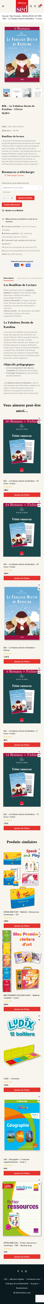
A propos (34, 1284)
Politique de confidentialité (17, 1284)
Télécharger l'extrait (15, 175)
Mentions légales (17, 1279)
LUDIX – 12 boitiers (11, 1079)
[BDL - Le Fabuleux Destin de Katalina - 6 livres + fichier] (22, 696)
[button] (6, 92)
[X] (22, 1271)
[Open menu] (3, 6)
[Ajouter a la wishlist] (39, 418)
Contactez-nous (33, 1279)
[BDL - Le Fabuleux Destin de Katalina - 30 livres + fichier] (22, 446)
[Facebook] (18, 1271)
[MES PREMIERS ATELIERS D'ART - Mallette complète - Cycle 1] (22, 961)
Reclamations (22, 1288)
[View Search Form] (31, 6)
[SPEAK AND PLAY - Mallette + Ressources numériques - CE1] (22, 877)
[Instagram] (26, 1271)
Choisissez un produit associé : (16, 183)
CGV (5, 1279)
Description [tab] (9, 278)
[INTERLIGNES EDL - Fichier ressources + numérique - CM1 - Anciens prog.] (22, 1208)
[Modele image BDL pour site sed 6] (22, 55)
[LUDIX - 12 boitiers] (22, 1044)
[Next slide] (40, 92)
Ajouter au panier (25, 198)
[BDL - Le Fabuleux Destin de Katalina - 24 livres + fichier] (22, 530)
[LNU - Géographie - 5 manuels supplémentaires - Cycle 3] (22, 1125)
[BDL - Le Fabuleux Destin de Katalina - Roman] (22, 613)
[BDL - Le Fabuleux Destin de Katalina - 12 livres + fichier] (22, 780)
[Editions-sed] (22, 6)
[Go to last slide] (4, 92)
